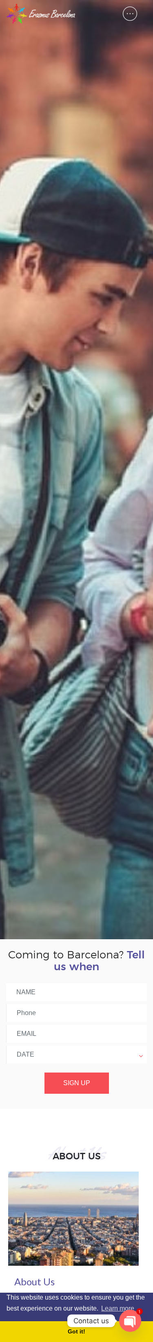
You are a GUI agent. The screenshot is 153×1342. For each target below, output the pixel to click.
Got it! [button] (76, 1331)
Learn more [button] (117, 1308)
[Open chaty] (130, 1321)
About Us (34, 1281)
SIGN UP (76, 1082)
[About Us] (73, 1218)
